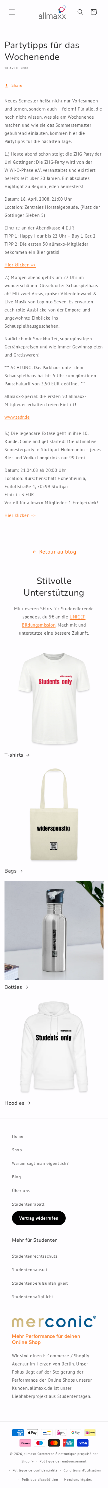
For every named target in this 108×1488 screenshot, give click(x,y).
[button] (12, 12)
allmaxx (30, 1454)
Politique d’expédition (40, 1479)
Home (17, 1136)
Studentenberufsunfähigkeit (40, 1283)
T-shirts (13, 755)
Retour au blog (57, 551)
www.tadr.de (17, 417)
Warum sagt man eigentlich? (40, 1163)
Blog (16, 1177)
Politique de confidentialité (35, 1470)
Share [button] (16, 85)
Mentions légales (78, 1479)
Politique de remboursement (63, 1461)
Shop (17, 1149)
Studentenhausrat (30, 1269)
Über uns (21, 1190)
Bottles (13, 987)
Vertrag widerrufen (38, 1218)
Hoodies (14, 1103)
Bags (10, 871)
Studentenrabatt (28, 1204)
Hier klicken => (20, 265)
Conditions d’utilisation (82, 1470)
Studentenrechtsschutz (35, 1256)
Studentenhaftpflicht (32, 1296)
